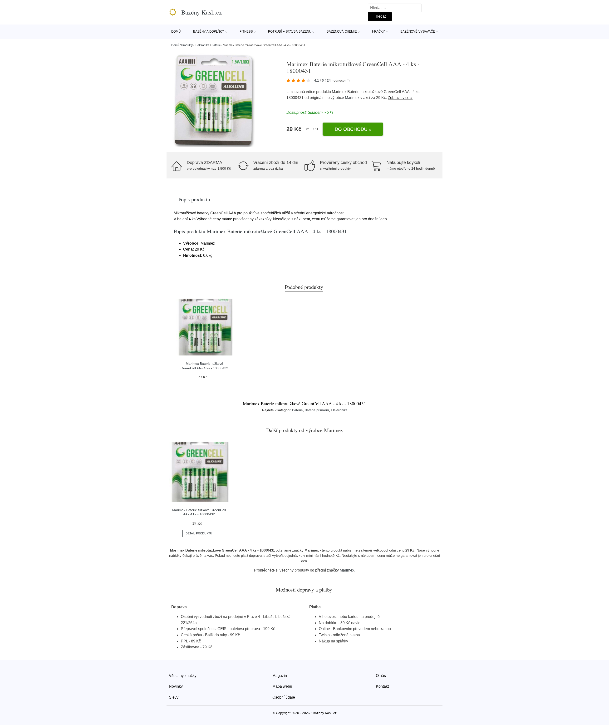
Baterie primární (317, 410)
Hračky (378, 31)
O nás (381, 676)
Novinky (176, 686)
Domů (176, 31)
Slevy (173, 697)
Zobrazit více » (400, 98)
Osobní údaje (283, 697)
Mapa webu (282, 686)
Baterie (216, 45)
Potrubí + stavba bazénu (289, 31)
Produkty (187, 45)
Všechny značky (182, 676)
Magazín (279, 676)
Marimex (352, 98)
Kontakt (382, 686)
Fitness (246, 31)
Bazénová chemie (342, 31)
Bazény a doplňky (208, 31)
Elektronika (202, 45)
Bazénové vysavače (417, 31)
